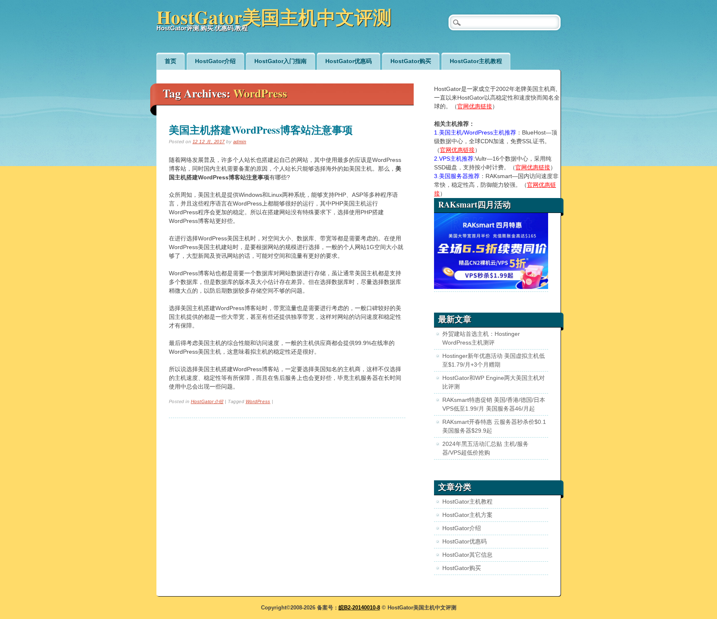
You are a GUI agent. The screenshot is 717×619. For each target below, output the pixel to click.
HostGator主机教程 (476, 61)
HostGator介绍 (215, 61)
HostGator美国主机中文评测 (274, 16)
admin (239, 141)
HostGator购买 (410, 61)
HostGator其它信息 (467, 554)
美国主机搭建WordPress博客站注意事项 (261, 129)
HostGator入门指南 (280, 61)
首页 (170, 61)
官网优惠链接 (474, 106)
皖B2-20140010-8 (359, 607)
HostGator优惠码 (348, 61)
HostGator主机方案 (467, 514)
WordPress (258, 401)
